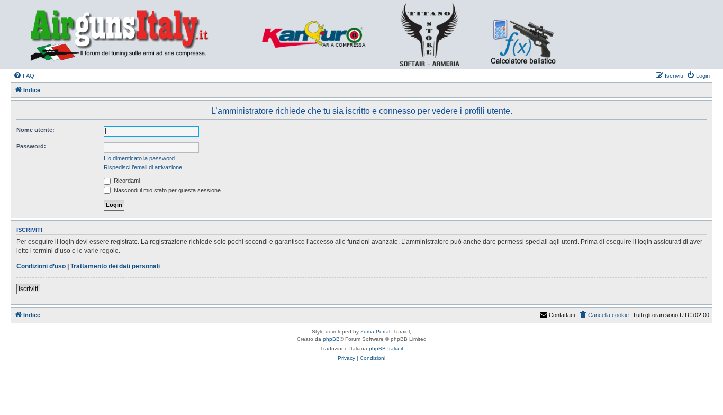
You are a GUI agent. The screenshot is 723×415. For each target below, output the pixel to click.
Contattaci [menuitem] (562, 315)
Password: (31, 146)
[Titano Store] (433, 34)
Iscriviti (28, 289)
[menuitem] (23, 75)
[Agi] (135, 34)
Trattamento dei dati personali (115, 266)
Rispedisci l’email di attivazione (143, 167)
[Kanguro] (319, 34)
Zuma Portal (375, 332)
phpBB (331, 339)
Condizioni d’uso (41, 266)
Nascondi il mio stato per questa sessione (166, 190)
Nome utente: (35, 130)
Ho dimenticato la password (139, 158)
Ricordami (126, 180)
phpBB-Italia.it (386, 348)
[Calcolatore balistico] (522, 34)
